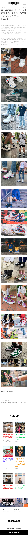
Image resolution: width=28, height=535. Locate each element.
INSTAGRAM (17, 513)
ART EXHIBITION (5, 511)
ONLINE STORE (17, 511)
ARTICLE (7, 400)
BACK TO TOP (14, 533)
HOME (2, 400)
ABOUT (3, 509)
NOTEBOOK (4, 513)
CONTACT (16, 509)
